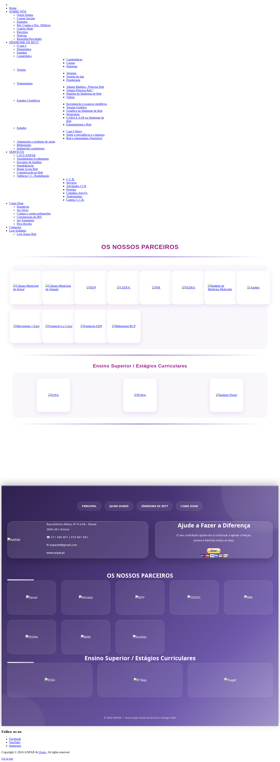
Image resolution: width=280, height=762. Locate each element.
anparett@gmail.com (63, 545)
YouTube (14, 742)
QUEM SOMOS (119, 506)
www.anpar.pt (55, 552)
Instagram (15, 745)
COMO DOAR (189, 506)
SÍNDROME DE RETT (154, 506)
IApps (42, 752)
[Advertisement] (116, 458)
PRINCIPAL (89, 506)
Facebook (15, 739)
